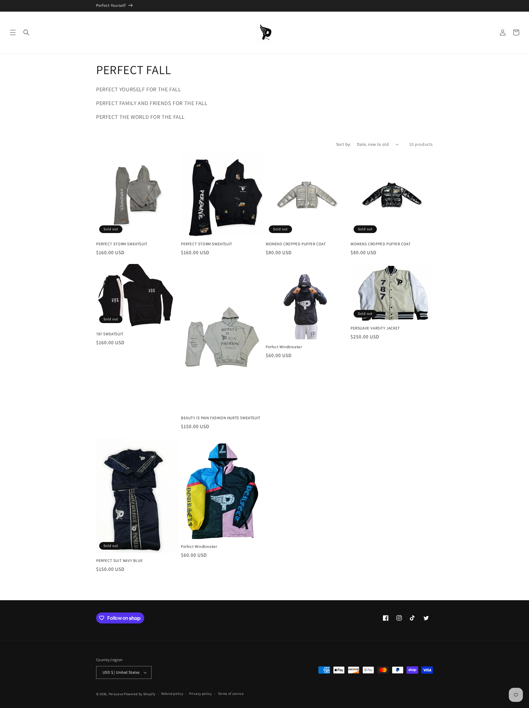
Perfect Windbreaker (284, 347)
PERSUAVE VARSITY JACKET (375, 328)
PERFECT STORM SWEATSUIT (122, 244)
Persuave (116, 694)
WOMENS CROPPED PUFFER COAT (296, 244)
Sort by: (343, 144)
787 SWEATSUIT (110, 334)
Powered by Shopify (140, 694)
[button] (13, 32)
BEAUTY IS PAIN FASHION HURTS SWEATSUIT (221, 418)
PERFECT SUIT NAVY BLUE (119, 560)
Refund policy (172, 693)
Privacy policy (200, 693)
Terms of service (231, 693)
